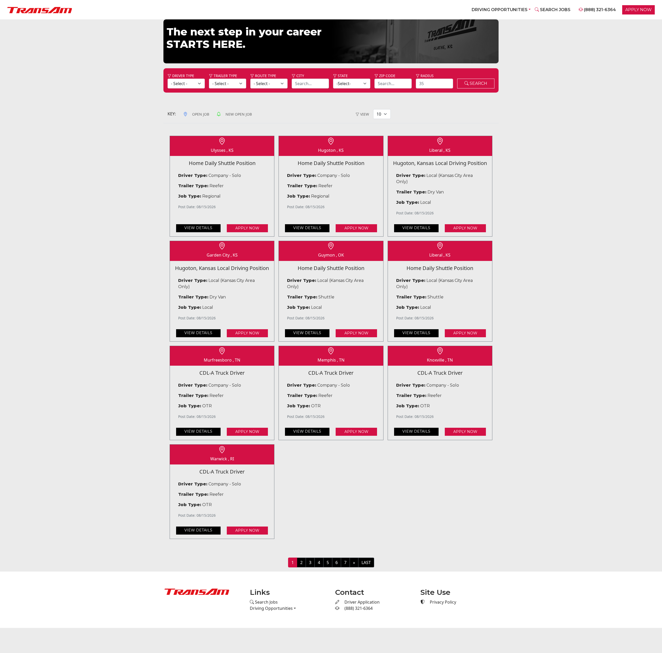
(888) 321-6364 (599, 9)
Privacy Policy (442, 602)
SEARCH (478, 83)
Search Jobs (266, 602)
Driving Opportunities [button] (500, 9)
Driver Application (361, 602)
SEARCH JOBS (554, 9)
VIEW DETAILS (198, 227)
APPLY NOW (638, 9)
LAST (366, 562)
